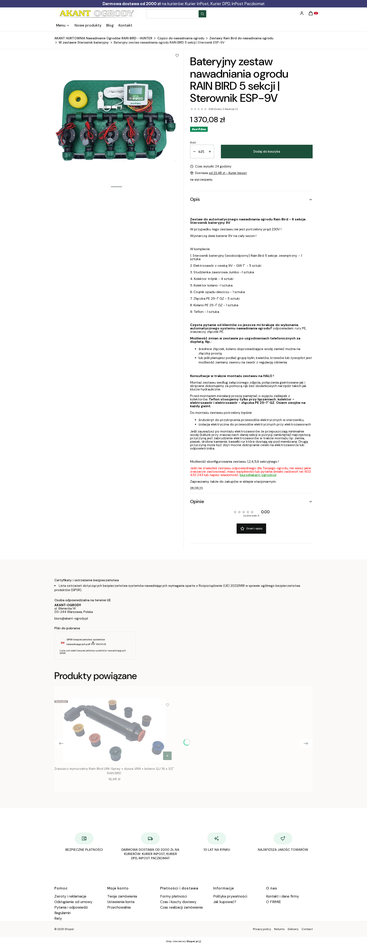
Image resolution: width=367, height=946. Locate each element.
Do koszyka (167, 756)
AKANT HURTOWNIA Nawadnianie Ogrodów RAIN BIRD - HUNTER (103, 38)
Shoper (69, 929)
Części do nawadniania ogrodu (180, 38)
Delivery (293, 929)
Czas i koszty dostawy (178, 901)
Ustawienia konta (120, 901)
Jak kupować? (224, 901)
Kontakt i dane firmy (282, 896)
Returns (279, 929)
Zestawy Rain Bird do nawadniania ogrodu (241, 38)
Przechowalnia (119, 907)
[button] (202, 13)
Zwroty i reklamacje (70, 896)
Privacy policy (262, 929)
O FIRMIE (273, 901)
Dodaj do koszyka (266, 151)
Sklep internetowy (182, 941)
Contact (307, 929)
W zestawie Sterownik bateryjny (84, 42)
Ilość (193, 142)
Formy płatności (173, 896)
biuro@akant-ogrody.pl (258, 475)
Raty (58, 918)
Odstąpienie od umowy (73, 901)
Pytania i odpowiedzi (71, 907)
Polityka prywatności (230, 896)
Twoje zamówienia (122, 896)
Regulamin (62, 913)
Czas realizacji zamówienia (181, 907)
